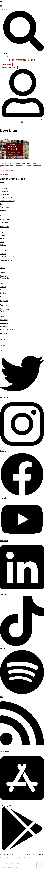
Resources (4, 309)
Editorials (3, 254)
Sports (3, 211)
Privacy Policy (5, 858)
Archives (3, 305)
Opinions (3, 245)
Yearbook (3, 326)
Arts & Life (4, 139)
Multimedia (4, 278)
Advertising (4, 320)
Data (1, 204)
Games (3, 276)
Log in (42, 119)
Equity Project (5, 207)
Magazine (4, 301)
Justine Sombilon (6, 170)
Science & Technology (7, 201)
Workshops (4, 323)
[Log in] (23, 117)
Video (2, 283)
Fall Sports (3, 216)
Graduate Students (6, 197)
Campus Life (4, 194)
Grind (2, 268)
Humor (3, 272)
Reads (2, 242)
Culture (2, 235)
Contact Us (28, 858)
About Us (4, 334)
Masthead (3, 339)
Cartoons (3, 290)
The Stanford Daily (12, 179)
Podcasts (3, 287)
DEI (1, 342)
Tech (1, 296)
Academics (4, 191)
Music (2, 238)
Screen (2, 232)
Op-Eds (2, 263)
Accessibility (16, 858)
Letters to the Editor (7, 260)
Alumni (2, 316)
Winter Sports (5, 219)
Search (4, 9)
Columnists (4, 250)
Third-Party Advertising (8, 329)
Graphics (3, 293)
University (3, 188)
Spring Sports (4, 222)
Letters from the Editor (7, 257)
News (2, 183)
